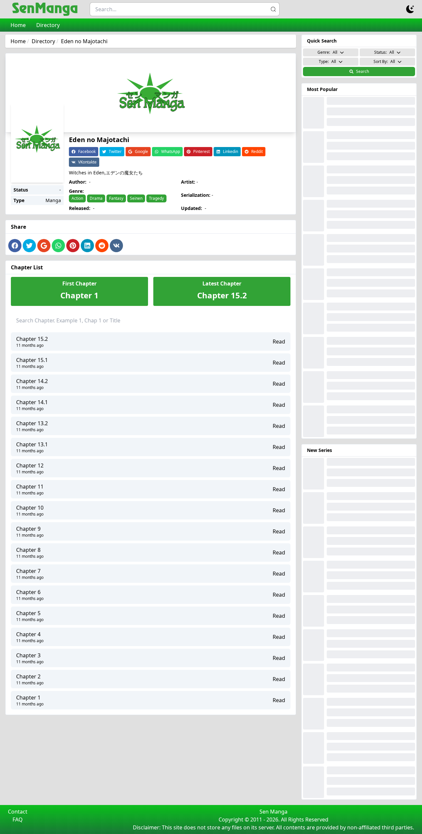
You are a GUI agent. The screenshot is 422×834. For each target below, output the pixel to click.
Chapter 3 (28, 655)
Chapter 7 (28, 571)
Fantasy (116, 198)
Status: (384, 52)
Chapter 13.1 (32, 444)
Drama (96, 198)
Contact (17, 811)
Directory (48, 25)
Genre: (327, 52)
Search (362, 71)
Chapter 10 (30, 507)
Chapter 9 (28, 528)
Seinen (136, 198)
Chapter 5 (28, 613)
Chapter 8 (28, 549)
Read (279, 341)
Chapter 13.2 (32, 423)
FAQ (18, 819)
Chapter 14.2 (32, 381)
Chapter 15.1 (32, 360)
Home (18, 25)
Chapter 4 (28, 634)
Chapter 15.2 (32, 339)
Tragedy (156, 198)
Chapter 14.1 (32, 402)
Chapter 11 (30, 486)
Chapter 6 (28, 592)
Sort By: (384, 61)
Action (77, 198)
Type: (327, 61)
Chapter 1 (28, 697)
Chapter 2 (28, 676)
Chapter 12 (30, 465)
